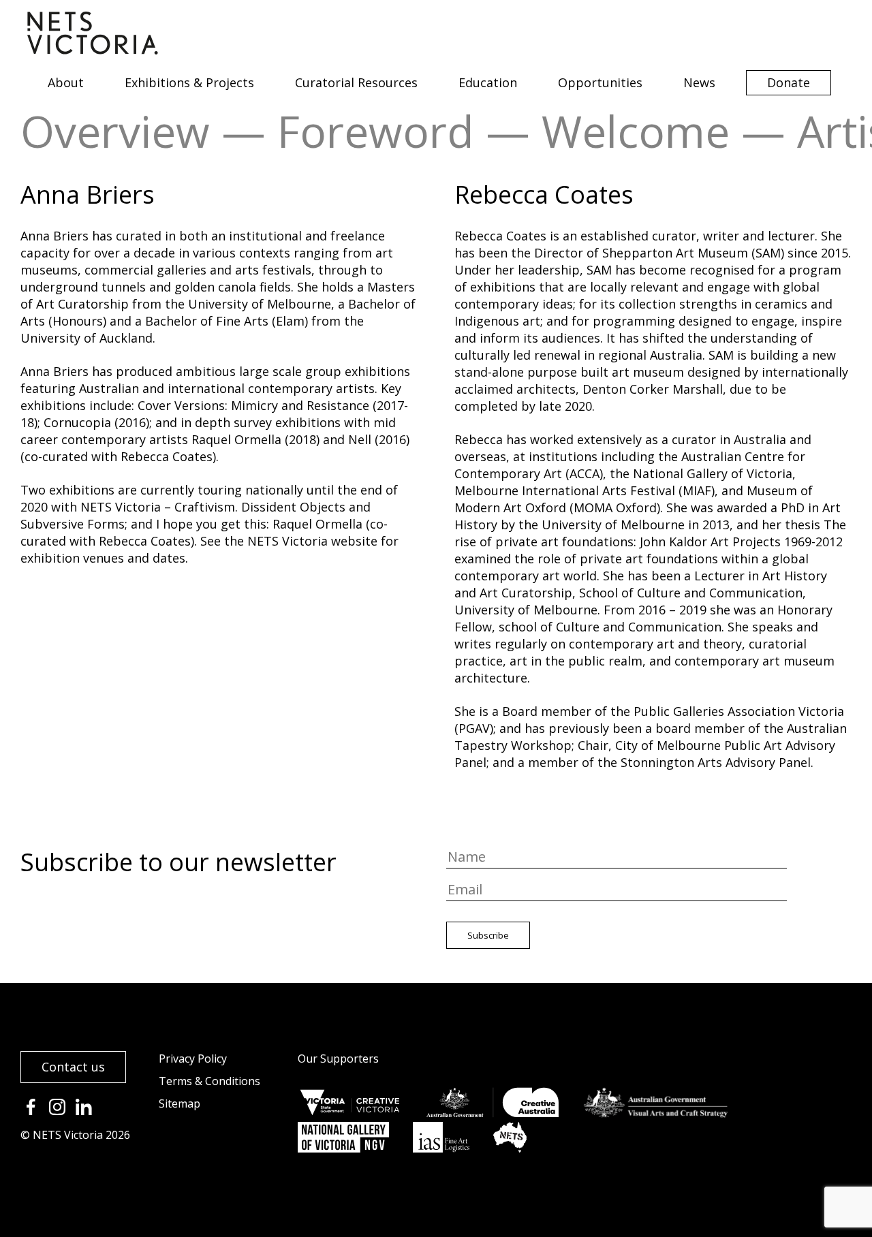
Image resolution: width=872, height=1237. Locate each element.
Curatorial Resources (356, 82)
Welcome (636, 131)
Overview (115, 131)
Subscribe (488, 935)
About (66, 82)
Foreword (375, 131)
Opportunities (600, 82)
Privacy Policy (193, 1058)
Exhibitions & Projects (189, 82)
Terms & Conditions (209, 1081)
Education (487, 82)
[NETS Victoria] (92, 50)
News (699, 82)
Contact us (73, 1067)
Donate (788, 82)
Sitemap (179, 1103)
